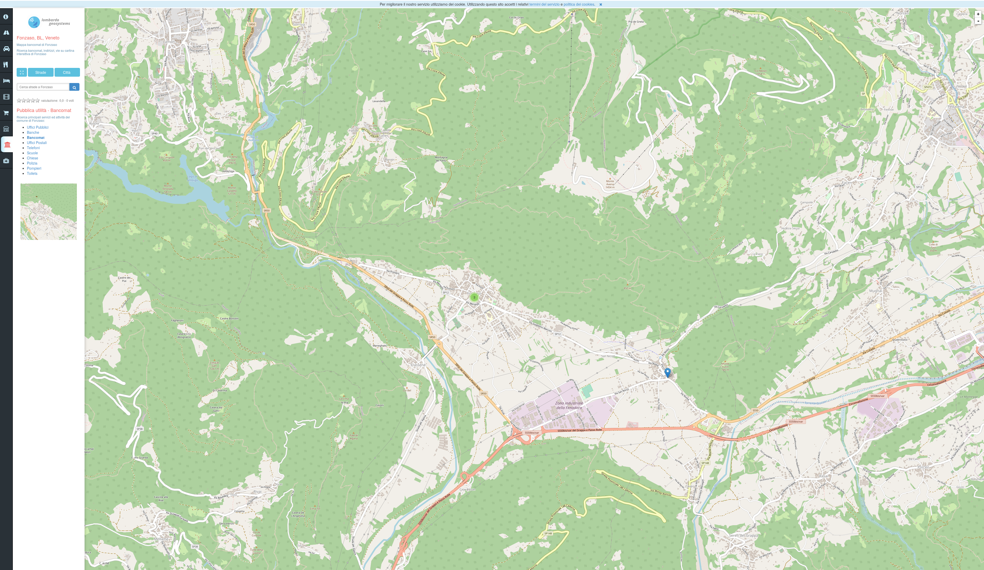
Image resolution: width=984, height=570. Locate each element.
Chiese (32, 157)
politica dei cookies (579, 4)
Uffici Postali (37, 142)
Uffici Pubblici (37, 127)
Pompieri (34, 168)
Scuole (32, 152)
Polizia (32, 163)
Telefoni (33, 147)
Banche (33, 132)
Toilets (32, 173)
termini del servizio (544, 4)
